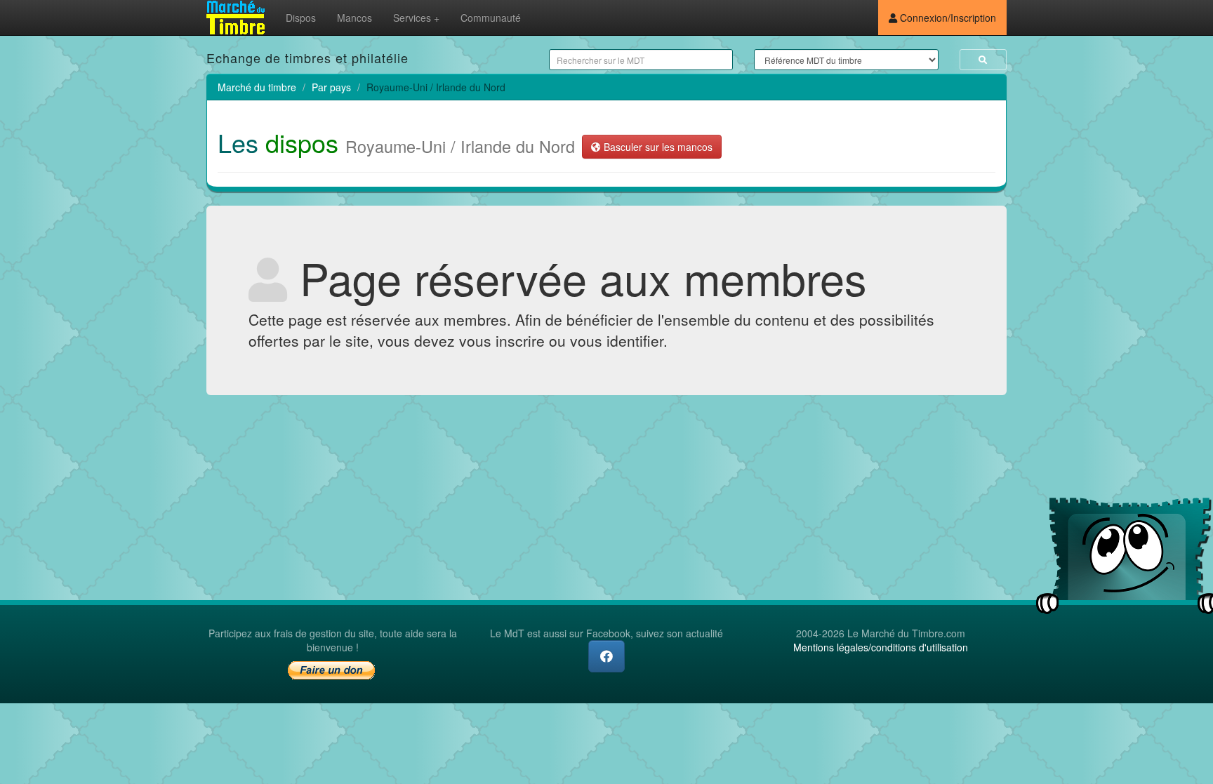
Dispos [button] (301, 18)
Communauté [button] (490, 18)
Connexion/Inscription (946, 18)
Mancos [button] (354, 18)
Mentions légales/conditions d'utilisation (880, 647)
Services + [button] (416, 18)
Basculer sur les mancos (656, 147)
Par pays (331, 87)
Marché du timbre (257, 87)
